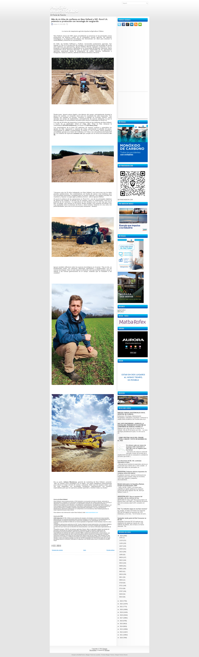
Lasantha (98, 654)
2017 (121, 618)
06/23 (121, 597)
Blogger (107, 650)
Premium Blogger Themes (107, 654)
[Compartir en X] (56, 546)
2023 (121, 601)
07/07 (121, 591)
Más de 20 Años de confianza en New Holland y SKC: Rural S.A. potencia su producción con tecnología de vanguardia (79, 20)
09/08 (121, 566)
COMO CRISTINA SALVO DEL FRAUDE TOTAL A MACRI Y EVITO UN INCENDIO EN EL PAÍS (132, 439)
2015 (121, 623)
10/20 (121, 549)
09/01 (121, 568)
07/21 (121, 585)
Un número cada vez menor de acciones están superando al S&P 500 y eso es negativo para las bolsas (136, 447)
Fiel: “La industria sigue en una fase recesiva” (132, 509)
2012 (121, 632)
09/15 (121, 563)
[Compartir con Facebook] (58, 546)
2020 (121, 609)
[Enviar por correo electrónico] (52, 546)
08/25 (121, 571)
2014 (121, 626)
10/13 (121, 551)
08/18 (121, 574)
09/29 (121, 557)
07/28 (121, 583)
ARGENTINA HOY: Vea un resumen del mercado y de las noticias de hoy (130, 497)
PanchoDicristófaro (64, 10)
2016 (121, 621)
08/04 (121, 580)
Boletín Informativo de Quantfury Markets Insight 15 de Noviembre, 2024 (131, 484)
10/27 (121, 546)
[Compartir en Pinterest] (60, 546)
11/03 (121, 543)
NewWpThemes (81, 654)
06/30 (121, 594)
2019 (121, 612)
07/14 (121, 588)
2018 (121, 615)
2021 (121, 606)
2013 (121, 629)
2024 (121, 536)
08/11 (121, 577)
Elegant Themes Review (121, 654)
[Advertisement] (83, 569)
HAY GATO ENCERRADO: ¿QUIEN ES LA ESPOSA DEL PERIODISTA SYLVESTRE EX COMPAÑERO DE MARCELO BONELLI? (132, 425)
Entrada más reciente (57, 550)
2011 (121, 635)
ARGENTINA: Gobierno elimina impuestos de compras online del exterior (132, 472)
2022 (121, 604)
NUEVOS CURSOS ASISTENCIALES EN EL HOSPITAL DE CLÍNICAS (131, 413)
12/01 (121, 537)
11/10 (121, 540)
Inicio (84, 550)
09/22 (121, 560)
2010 (121, 637)
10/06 (121, 554)
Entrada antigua (110, 550)
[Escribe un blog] (54, 546)
